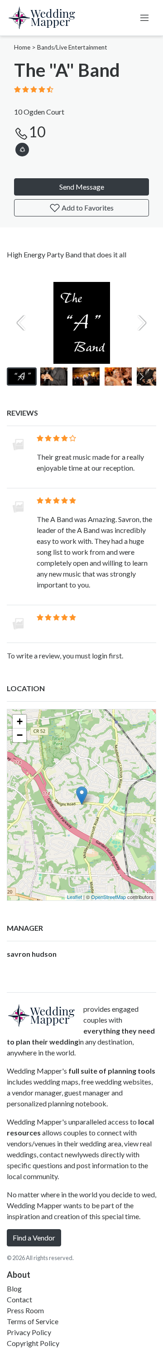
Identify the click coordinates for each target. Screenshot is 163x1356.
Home (22, 47)
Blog (14, 1288)
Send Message (81, 186)
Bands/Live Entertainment (72, 47)
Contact (19, 1299)
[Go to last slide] (21, 376)
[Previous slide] (21, 323)
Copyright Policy (33, 1343)
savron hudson (32, 953)
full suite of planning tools (111, 1070)
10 (37, 132)
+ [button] (20, 721)
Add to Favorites (87, 207)
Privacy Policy (29, 1332)
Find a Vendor (34, 1237)
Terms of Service (32, 1321)
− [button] (20, 735)
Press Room (25, 1310)
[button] (22, 148)
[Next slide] (141, 323)
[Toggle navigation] (144, 17)
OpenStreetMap (108, 896)
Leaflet (74, 896)
